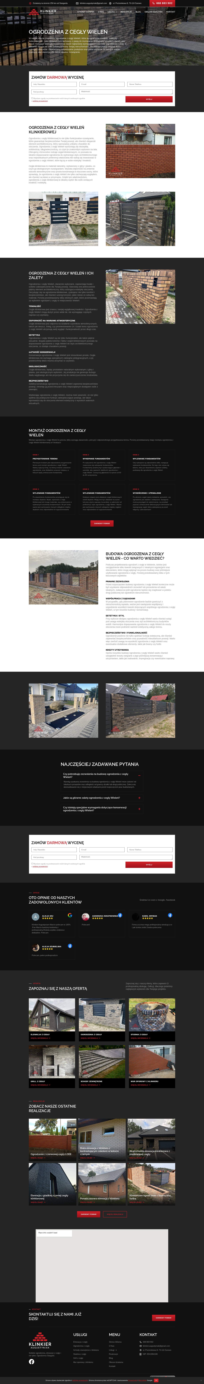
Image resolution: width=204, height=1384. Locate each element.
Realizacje (126, 12)
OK (156, 1380)
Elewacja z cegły (80, 1342)
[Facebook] (31, 1361)
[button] (102, 775)
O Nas (101, 12)
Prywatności (132, 1380)
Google (161, 900)
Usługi (111, 12)
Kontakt (170, 12)
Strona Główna (85, 12)
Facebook (170, 900)
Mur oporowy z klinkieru (83, 1362)
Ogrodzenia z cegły (81, 1346)
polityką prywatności (40, 101)
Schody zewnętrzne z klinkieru (86, 1350)
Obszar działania (154, 12)
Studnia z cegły (79, 1354)
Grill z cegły (78, 1358)
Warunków (143, 1380)
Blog (138, 12)
